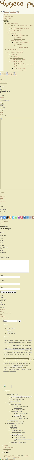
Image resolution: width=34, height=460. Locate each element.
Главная (5, 15)
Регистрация (11, 328)
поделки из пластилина (18, 361)
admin (2, 97)
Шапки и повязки (22, 47)
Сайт (1, 287)
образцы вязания (24, 356)
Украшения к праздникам (18, 70)
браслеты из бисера (25, 342)
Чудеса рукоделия (9, 456)
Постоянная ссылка (4, 222)
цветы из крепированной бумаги (23, 369)
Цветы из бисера (15, 30)
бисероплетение (13, 342)
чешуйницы (6, 371)
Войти (9, 330)
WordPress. (17, 457)
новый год (16, 356)
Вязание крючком (16, 34)
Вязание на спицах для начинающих (21, 43)
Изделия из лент (12, 49)
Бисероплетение (12, 23)
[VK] (17, 12)
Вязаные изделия (19, 39)
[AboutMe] (12, 12)
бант (4, 342)
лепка (29, 354)
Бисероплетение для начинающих (21, 25)
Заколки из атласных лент (13, 340)
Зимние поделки (19, 63)
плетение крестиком (21, 360)
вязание (17, 345)
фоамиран (6, 367)
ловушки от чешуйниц (8, 356)
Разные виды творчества (15, 53)
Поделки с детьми (16, 61)
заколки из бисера (13, 350)
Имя (2, 275)
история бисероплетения (21, 354)
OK (19, 321)
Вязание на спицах (16, 40)
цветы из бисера (17, 367)
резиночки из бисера (14, 363)
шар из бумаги (13, 371)
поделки (31, 360)
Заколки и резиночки (17, 27)
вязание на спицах (22, 348)
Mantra (27, 456)
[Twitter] (6, 12)
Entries (10, 332)
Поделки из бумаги (16, 58)
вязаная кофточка (7, 345)
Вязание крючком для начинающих (21, 36)
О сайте (5, 20)
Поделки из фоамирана (17, 59)
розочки (22, 363)
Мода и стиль (14, 56)
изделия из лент (9, 354)
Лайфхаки (13, 427)
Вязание (9, 32)
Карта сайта (7, 18)
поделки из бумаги (7, 361)
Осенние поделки (19, 68)
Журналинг (13, 54)
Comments (11, 333)
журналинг (5, 350)
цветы (11, 367)
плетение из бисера (16, 358)
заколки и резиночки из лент (15, 352)
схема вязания (17, 365)
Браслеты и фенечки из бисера (20, 28)
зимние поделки (28, 352)
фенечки (26, 365)
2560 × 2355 (2, 113)
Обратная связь (8, 16)
